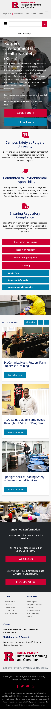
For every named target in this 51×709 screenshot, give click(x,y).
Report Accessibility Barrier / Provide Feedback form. (25, 705)
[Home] (26, 5)
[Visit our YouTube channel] (27, 686)
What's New (13, 273)
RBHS (27, 14)
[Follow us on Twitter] (22, 686)
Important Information (18, 280)
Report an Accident (25, 249)
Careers (30, 607)
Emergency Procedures (25, 242)
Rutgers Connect (34, 604)
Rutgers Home (7, 14)
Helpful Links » (25, 122)
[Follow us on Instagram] (33, 686)
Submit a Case (26, 558)
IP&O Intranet (11, 613)
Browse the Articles (25, 581)
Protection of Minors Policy (20, 287)
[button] (40, 322)
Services (8, 604)
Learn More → (15, 375)
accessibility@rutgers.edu (27, 702)
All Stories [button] (30, 322)
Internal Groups (25, 33)
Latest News (10, 607)
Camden (41, 14)
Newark (34, 14)
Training (26, 265)
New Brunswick (18, 14)
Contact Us (9, 610)
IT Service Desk (33, 610)
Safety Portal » (25, 112)
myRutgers (32, 601)
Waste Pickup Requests (25, 257)
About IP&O (10, 601)
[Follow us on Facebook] (17, 686)
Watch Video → (15, 432)
